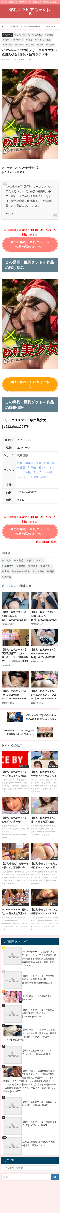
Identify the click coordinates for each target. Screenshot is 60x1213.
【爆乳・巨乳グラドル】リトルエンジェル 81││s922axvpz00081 (39, 1052)
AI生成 (20, 45)
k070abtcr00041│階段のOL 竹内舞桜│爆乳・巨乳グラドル (38, 1143)
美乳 (18, 35)
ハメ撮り (8, 45)
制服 (41, 45)
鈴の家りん (7, 35)
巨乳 (28, 35)
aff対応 (31, 45)
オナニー (19, 40)
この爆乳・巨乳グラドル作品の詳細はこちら (31, 244)
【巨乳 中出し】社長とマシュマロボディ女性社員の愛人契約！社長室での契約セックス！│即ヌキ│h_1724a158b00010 (30, 1035)
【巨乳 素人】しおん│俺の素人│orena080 (37, 998)
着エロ (8, 40)
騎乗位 (50, 35)
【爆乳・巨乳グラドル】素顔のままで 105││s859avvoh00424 (39, 1123)
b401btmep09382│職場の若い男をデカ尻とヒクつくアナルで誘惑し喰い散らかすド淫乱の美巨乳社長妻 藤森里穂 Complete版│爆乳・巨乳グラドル (39, 958)
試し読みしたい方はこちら (31, 384)
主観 (30, 40)
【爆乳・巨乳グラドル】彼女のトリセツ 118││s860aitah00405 (39, 1103)
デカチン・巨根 (44, 40)
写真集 (51, 45)
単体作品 (38, 35)
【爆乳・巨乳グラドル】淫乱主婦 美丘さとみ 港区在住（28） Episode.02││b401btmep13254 (38, 979)
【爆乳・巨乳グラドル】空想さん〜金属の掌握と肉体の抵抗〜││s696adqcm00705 (39, 1013)
